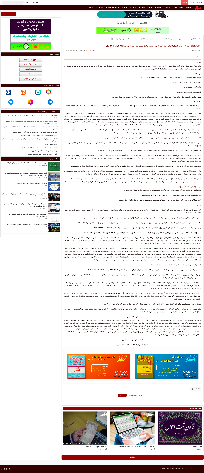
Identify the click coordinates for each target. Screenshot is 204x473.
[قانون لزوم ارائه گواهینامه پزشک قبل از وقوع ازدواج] (54, 186)
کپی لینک (122, 395)
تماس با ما (88, 7)
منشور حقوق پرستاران (51, 144)
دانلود (124, 7)
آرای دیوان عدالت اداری (177, 39)
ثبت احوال (195, 389)
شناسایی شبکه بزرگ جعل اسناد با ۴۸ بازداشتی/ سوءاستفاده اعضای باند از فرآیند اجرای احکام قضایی (30, 127)
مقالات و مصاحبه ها (163, 7)
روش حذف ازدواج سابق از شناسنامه (96, 446)
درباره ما (98, 7)
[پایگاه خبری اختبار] (198, 7)
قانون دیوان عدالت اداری (167, 331)
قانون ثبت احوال (165, 113)
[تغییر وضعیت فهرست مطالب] (190, 57)
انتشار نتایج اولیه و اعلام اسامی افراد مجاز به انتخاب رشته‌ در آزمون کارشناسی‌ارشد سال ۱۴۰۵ (27, 215)
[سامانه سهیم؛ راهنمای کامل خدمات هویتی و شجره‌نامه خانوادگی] (132, 428)
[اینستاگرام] (30, 2)
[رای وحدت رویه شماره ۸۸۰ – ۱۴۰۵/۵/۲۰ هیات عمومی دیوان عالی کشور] (54, 166)
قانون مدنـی (184, 195)
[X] (33, 2)
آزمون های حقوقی (112, 7)
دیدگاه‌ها (132, 457)
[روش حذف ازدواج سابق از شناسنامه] (85, 428)
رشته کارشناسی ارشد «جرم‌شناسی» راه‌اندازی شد (43, 151)
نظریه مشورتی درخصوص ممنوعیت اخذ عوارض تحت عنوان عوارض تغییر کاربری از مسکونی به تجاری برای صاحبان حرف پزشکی (30, 122)
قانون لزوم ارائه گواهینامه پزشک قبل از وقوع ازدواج (42, 154)
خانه (187, 7)
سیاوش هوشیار (192, 469)
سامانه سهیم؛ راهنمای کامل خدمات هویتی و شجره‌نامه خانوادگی (136, 446)
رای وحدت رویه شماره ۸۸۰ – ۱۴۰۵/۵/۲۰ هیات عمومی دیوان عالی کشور (26, 163)
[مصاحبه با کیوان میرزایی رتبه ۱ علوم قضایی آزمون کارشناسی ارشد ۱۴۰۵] (54, 227)
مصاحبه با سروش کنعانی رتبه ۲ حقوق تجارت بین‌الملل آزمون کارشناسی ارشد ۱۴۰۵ (34, 132)
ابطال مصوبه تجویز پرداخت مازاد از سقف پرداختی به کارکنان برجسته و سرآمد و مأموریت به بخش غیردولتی (29, 140)
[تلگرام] (27, 2)
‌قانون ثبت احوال (197, 446)
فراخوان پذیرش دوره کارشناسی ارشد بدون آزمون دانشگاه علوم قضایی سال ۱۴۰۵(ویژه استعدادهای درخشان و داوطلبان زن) (25, 174)
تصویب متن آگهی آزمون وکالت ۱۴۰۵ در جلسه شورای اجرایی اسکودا (38, 147)
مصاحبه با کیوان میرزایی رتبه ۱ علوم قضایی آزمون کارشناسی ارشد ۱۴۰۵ (26, 224)
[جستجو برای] (4, 3)
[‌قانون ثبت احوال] (180, 428)
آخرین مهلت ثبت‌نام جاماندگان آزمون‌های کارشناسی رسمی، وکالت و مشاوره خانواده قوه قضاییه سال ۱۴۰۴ (25, 205)
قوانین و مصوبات (146, 7)
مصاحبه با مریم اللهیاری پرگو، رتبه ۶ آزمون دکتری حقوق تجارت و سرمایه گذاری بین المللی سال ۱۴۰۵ (30, 116)
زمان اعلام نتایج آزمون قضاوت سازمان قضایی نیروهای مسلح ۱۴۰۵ (38, 135)
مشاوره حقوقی (178, 7)
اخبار (133, 7)
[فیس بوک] (36, 2)
